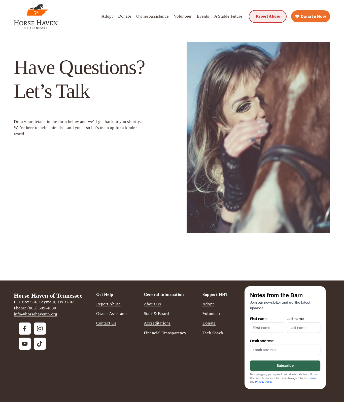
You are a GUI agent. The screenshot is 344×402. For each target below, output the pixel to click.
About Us (152, 304)
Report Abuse (268, 16)
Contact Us (106, 323)
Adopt (107, 16)
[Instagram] (40, 329)
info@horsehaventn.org (35, 314)
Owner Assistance (152, 16)
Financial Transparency (165, 333)
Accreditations (157, 323)
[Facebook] (25, 329)
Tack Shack (212, 333)
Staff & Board (156, 313)
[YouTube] (25, 344)
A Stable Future (228, 16)
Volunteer (183, 16)
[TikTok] (40, 344)
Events (203, 16)
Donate (124, 16)
